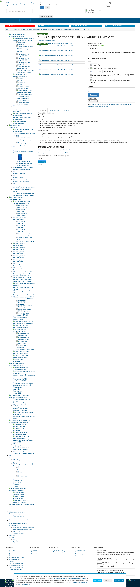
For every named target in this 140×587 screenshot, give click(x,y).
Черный (100, 65)
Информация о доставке (39, 20)
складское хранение (94, 106)
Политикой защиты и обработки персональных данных (69, 578)
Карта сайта (34, 554)
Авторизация (130, 3)
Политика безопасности (16, 558)
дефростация (127, 104)
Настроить (97, 580)
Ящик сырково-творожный (100, 104)
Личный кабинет (80, 550)
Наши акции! (69, 20)
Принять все (119, 580)
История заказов (80, 552)
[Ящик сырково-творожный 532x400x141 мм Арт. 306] (61, 43)
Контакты (87, 20)
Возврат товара (36, 552)
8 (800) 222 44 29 (92, 10)
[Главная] (7, 19)
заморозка (119, 104)
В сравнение (93, 101)
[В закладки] (39, 164)
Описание (43, 110)
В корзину (94, 95)
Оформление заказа (115, 3)
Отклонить (107, 580)
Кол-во (90, 86)
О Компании (25, 20)
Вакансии (12, 552)
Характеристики (54, 110)
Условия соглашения (15, 569)
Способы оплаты (56, 20)
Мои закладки (79, 554)
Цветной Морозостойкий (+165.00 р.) (110, 81)
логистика (105, 106)
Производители (58, 550)
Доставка (11, 554)
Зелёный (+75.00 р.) (110, 68)
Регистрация (129, 5)
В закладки (92, 98)
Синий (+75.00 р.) (108, 71)
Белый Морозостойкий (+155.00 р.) (112, 76)
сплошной (112, 104)
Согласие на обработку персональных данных (16, 566)
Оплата (11, 556)
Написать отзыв (50, 40)
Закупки (78, 20)
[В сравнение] (41, 164)
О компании (12, 550)
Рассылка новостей (81, 556)
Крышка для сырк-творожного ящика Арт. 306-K (53, 153)
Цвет (89, 61)
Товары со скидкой (59, 552)
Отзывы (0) (65, 110)
